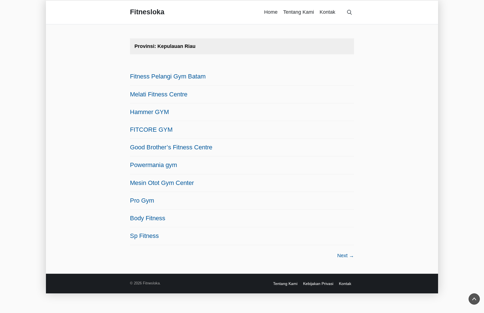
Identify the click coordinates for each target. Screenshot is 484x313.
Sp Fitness (144, 235)
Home (271, 12)
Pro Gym (142, 200)
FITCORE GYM (151, 129)
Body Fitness (147, 218)
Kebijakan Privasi (318, 283)
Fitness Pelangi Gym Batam (168, 76)
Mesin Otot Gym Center (162, 182)
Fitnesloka (147, 12)
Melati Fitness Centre (158, 94)
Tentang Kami (298, 12)
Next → (345, 255)
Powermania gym (153, 164)
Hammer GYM (149, 111)
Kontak (327, 12)
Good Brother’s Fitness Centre (171, 147)
